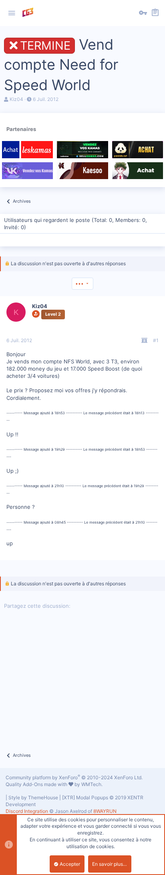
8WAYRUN (105, 811)
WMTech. (92, 784)
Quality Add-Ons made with (37, 784)
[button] (11, 13)
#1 (156, 340)
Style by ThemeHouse (33, 797)
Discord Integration (27, 811)
